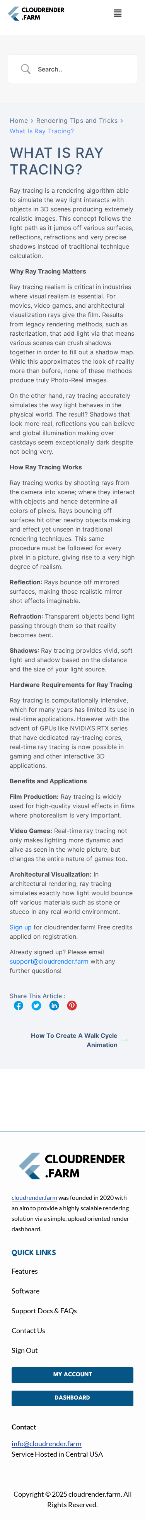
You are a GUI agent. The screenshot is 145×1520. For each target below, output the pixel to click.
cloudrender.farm (34, 1197)
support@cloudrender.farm (49, 961)
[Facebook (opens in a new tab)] (18, 1005)
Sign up (21, 927)
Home (19, 120)
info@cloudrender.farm (47, 1443)
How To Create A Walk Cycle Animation (74, 1040)
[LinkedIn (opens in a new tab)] (54, 1005)
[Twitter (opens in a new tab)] (36, 1005)
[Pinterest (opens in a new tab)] (72, 1005)
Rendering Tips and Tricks (77, 120)
